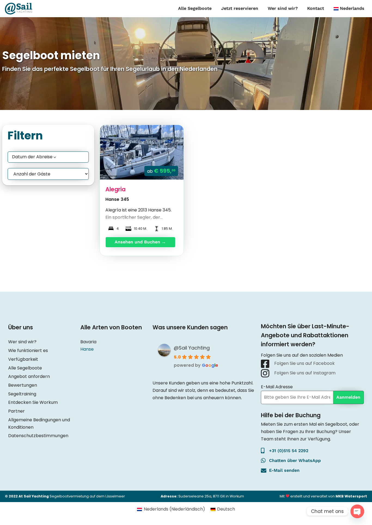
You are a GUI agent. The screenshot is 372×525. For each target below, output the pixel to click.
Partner (16, 411)
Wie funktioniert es (28, 350)
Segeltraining (22, 394)
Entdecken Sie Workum (33, 402)
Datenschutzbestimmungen (38, 435)
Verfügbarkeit (23, 359)
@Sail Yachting (192, 347)
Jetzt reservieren (239, 8)
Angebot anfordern (29, 376)
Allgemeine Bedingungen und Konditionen (39, 423)
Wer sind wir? (283, 8)
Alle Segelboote (195, 8)
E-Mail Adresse (277, 387)
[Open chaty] (357, 511)
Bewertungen (22, 385)
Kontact (315, 8)
